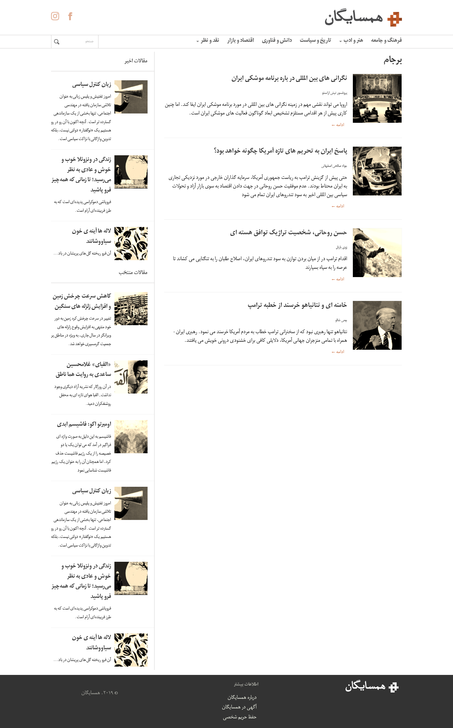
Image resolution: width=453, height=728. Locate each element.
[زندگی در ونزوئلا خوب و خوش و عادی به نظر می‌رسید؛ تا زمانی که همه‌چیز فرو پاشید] (131, 171)
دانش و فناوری (277, 41)
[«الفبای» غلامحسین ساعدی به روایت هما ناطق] (131, 377)
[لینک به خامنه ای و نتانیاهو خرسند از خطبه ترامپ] (377, 325)
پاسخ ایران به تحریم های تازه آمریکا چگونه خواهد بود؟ (280, 152)
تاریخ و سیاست (315, 41)
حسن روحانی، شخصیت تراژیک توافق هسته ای (288, 233)
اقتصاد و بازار (240, 41)
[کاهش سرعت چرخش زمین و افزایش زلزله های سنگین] (131, 308)
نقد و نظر (210, 41)
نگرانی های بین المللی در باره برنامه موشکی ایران (289, 79)
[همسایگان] (226, 16)
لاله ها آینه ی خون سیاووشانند (91, 237)
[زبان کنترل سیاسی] (131, 96)
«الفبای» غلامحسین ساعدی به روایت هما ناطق (83, 370)
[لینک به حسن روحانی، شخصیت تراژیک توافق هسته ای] (377, 252)
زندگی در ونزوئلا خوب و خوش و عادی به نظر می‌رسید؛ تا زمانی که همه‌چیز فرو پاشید (81, 175)
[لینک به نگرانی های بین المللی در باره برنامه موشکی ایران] (377, 98)
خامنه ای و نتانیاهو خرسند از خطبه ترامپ (297, 306)
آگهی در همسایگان (239, 707)
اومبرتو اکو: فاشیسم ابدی (84, 424)
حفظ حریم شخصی (240, 717)
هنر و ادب (353, 41)
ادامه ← (337, 125)
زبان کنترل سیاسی (91, 85)
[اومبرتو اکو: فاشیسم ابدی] (131, 436)
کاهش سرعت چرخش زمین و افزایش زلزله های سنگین (82, 302)
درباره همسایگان (242, 698)
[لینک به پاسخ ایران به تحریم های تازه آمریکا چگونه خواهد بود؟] (377, 171)
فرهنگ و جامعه (386, 41)
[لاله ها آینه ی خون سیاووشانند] (131, 243)
